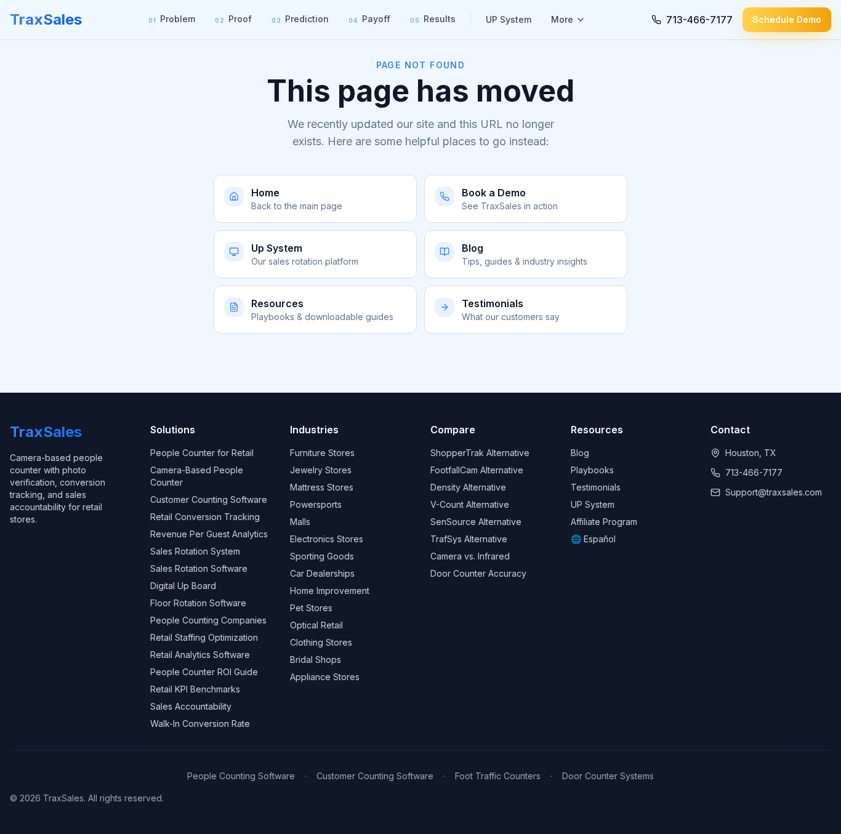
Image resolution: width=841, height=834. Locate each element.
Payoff (369, 19)
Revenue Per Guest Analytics (209, 534)
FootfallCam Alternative (476, 470)
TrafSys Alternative (468, 539)
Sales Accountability (190, 706)
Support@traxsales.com (773, 492)
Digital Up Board (183, 585)
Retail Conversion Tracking (205, 516)
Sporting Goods (322, 556)
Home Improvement (329, 590)
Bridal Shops (315, 659)
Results (433, 19)
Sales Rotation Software (198, 568)
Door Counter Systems (608, 776)
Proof (233, 19)
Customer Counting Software (208, 499)
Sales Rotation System (195, 551)
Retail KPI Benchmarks (195, 689)
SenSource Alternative (475, 521)
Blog (580, 452)
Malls (300, 521)
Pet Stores (311, 608)
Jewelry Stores (321, 470)
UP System (508, 19)
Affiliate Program (604, 521)
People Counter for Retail (202, 452)
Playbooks (592, 470)
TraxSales (46, 19)
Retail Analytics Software (200, 654)
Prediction (300, 19)
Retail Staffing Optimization (204, 637)
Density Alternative (468, 487)
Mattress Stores (321, 487)
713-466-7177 (754, 472)
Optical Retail (316, 625)
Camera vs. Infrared (470, 556)
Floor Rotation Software (198, 603)
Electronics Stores (326, 539)
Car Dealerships (322, 573)
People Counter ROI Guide (204, 672)
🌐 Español (593, 539)
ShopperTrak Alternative (479, 452)
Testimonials (596, 487)
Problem (171, 19)
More (562, 19)
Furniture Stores (322, 452)
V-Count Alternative (469, 504)
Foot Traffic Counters (498, 776)
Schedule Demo (786, 19)
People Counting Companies (208, 620)
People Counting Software (241, 776)
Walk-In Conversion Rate (200, 723)
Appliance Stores (325, 677)
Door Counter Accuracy (478, 573)
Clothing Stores (321, 642)
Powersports (316, 504)
